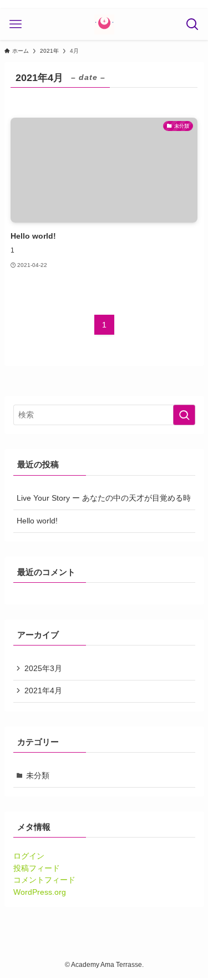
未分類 (37, 776)
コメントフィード (44, 880)
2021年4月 (43, 691)
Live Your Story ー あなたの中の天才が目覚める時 (104, 498)
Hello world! (37, 521)
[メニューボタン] (15, 24)
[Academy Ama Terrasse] (104, 24)
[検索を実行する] (184, 415)
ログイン (28, 856)
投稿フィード (36, 868)
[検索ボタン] (192, 24)
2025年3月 (43, 668)
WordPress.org (39, 892)
